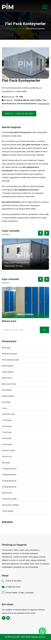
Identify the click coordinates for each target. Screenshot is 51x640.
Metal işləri (6, 348)
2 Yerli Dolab (7, 426)
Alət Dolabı (6, 402)
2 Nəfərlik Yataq (8, 414)
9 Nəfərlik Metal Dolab (10, 360)
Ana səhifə (10, 28)
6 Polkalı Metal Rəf (9, 487)
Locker (4, 408)
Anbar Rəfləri (7, 493)
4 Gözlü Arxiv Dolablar (10, 505)
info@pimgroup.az (13, 587)
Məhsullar (21, 28)
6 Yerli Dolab (7, 444)
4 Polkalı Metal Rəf (9, 475)
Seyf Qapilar (7, 390)
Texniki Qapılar (7, 511)
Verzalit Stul (7, 457)
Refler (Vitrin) (7, 378)
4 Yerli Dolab (7, 438)
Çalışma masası (8, 396)
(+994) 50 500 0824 (13, 581)
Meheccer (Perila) (9, 384)
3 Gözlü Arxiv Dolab (9, 499)
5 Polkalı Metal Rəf (9, 481)
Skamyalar (6, 463)
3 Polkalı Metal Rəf (9, 469)
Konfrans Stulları (8, 451)
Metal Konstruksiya (9, 354)
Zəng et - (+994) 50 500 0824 (19, 114)
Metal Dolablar (7, 366)
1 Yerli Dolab (7, 420)
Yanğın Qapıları (8, 372)
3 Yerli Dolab (7, 432)
